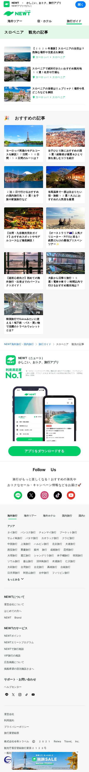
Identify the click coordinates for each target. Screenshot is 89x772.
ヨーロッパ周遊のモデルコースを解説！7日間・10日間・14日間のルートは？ (23, 154)
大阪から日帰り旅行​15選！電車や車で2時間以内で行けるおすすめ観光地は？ (65, 282)
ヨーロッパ (42, 57)
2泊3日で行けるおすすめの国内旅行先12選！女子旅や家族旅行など (22, 195)
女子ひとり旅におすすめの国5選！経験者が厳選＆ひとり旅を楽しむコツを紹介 (65, 154)
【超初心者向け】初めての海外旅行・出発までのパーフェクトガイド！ (23, 282)
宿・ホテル (44, 21)
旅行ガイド (74, 21)
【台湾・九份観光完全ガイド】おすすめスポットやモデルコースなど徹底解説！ (23, 237)
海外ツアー (15, 21)
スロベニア (58, 57)
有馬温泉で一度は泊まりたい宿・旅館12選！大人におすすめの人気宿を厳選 (65, 195)
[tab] (12, 516)
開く (81, 4)
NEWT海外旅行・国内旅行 (19, 344)
